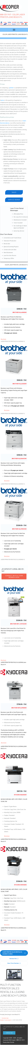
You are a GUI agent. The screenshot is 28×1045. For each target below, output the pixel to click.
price (2, 100)
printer (11, 87)
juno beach (8, 1020)
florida (2, 1020)
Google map (5, 1018)
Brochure (3, 339)
